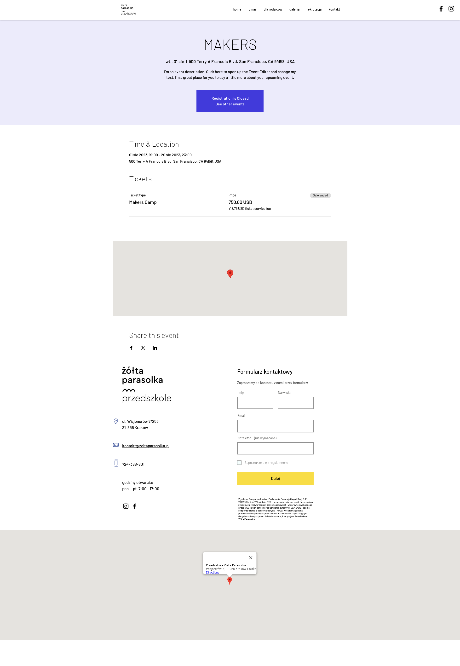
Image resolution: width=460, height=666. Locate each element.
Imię (240, 392)
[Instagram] (451, 8)
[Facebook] (441, 8)
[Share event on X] (143, 348)
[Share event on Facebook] (131, 348)
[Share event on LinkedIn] (155, 348)
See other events (230, 104)
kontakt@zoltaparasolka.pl (145, 445)
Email (241, 415)
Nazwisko (285, 392)
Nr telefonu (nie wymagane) (256, 438)
